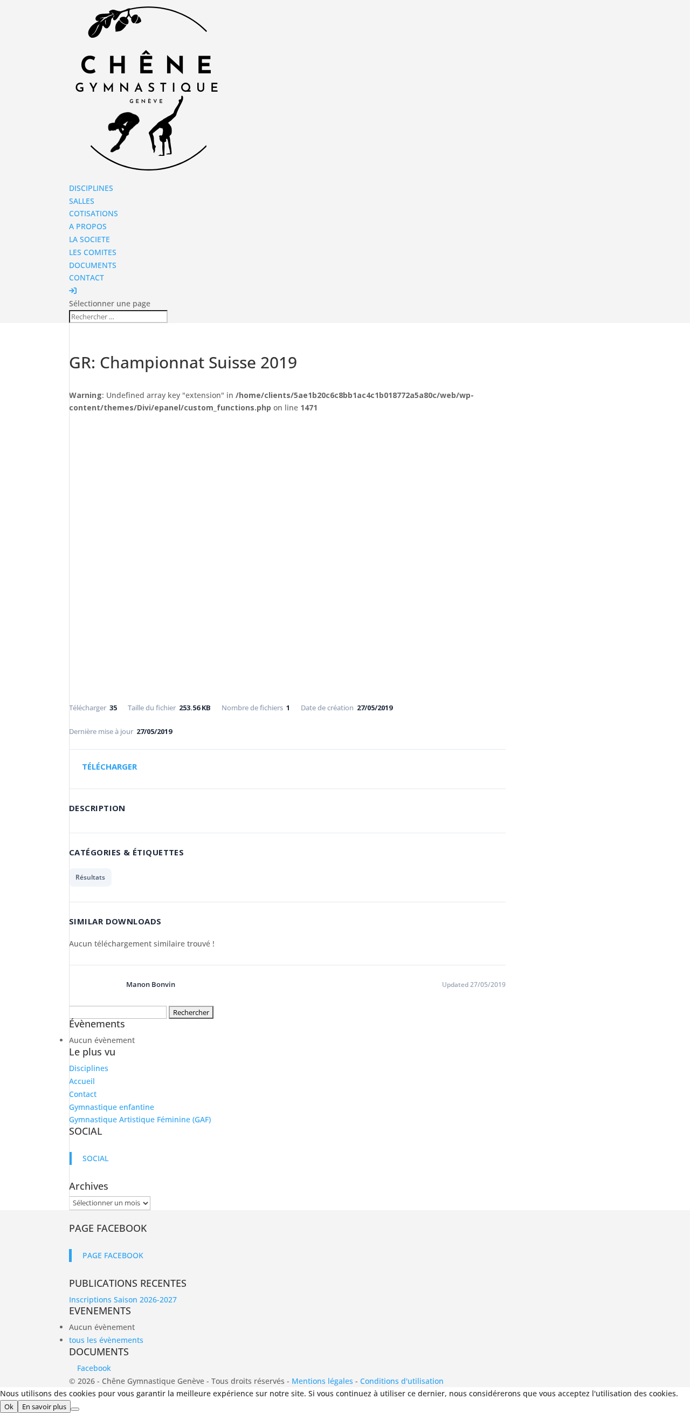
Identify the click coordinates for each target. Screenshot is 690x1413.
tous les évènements (106, 1340)
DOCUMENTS (92, 265)
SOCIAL (85, 1130)
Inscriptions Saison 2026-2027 (123, 1299)
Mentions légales (322, 1381)
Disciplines (88, 1068)
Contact (82, 1094)
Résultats (90, 877)
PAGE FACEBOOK (108, 1228)
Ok (8, 1406)
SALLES (81, 201)
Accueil (82, 1081)
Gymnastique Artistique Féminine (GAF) (140, 1119)
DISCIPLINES (91, 188)
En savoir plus (44, 1406)
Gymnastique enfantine (111, 1107)
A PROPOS (88, 226)
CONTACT (86, 277)
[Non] (75, 1409)
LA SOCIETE (89, 239)
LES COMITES (92, 252)
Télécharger (109, 766)
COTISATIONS (93, 213)
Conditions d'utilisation (402, 1381)
